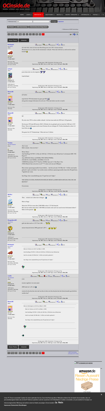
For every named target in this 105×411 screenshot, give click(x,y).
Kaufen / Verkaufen (71, 14)
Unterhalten (85, 14)
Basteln (59, 14)
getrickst (11, 222)
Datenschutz (14, 405)
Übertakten (37, 14)
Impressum (7, 405)
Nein (60, 402)
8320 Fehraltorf (12, 144)
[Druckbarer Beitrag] (70, 34)
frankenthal (11, 277)
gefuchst (11, 46)
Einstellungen (23, 405)
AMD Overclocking (22, 27)
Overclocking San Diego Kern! (38, 27)
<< (23, 34)
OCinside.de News (86, 363)
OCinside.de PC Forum (73, 353)
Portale (95, 14)
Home (22, 14)
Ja (56, 402)
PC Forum (11, 27)
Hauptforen (49, 14)
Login (28, 14)
